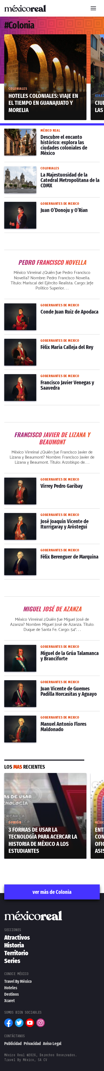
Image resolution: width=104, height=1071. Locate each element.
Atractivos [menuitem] (17, 937)
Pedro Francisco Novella (52, 257)
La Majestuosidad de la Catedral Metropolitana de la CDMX (51, 173)
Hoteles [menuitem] (10, 987)
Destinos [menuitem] (11, 994)
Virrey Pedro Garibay (25, 481)
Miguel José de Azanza (52, 604)
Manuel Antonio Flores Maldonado (38, 719)
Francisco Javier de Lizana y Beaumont (52, 430)
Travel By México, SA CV (25, 1060)
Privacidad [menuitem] (32, 1043)
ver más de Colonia (52, 892)
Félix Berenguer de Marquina (33, 551)
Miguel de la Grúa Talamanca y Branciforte (47, 648)
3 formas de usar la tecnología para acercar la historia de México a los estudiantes (40, 783)
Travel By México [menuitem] (18, 981)
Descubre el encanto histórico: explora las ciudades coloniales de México (46, 135)
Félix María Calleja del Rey (30, 342)
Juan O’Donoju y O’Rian (27, 205)
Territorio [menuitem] (16, 953)
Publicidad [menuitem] (13, 1043)
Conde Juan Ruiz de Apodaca (34, 306)
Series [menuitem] (12, 961)
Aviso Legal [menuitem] (52, 1043)
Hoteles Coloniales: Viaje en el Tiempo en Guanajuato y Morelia (43, 41)
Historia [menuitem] (14, 945)
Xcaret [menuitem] (9, 1000)
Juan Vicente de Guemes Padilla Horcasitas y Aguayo (50, 687)
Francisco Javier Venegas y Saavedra (42, 377)
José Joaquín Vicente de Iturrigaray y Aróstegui (42, 519)
